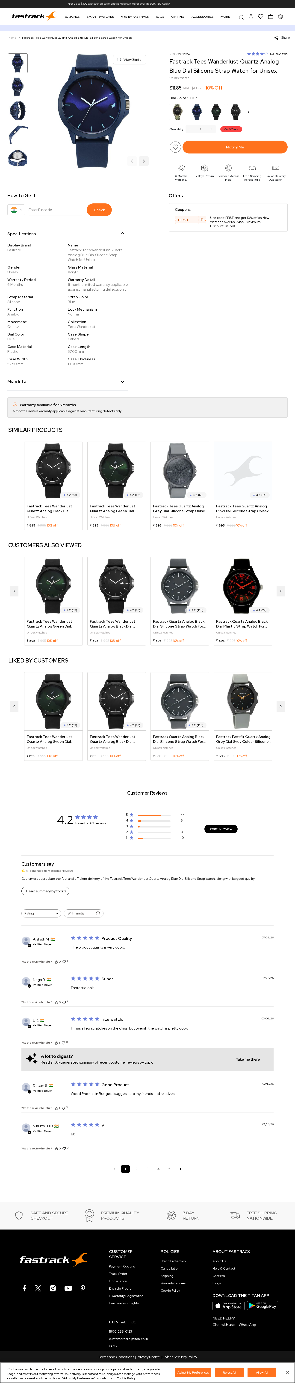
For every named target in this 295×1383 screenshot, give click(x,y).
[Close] (288, 1372)
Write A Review (221, 829)
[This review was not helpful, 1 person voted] (64, 961)
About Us (219, 1261)
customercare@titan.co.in (128, 1339)
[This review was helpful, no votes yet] (56, 961)
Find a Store (118, 1281)
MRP (187, 88)
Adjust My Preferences (193, 1372)
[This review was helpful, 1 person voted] (56, 1042)
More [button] (225, 16)
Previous (132, 161)
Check (99, 210)
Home (13, 38)
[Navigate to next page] (180, 1169)
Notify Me (235, 147)
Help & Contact (223, 1268)
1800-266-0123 (120, 1331)
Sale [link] (160, 16)
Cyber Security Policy (179, 1356)
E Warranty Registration (126, 1296)
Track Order (118, 1274)
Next (144, 161)
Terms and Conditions (116, 1356)
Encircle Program (122, 1288)
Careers (218, 1276)
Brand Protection (173, 1261)
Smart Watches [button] (100, 16)
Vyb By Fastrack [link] (135, 16)
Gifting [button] (178, 16)
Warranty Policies (173, 1283)
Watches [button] (72, 16)
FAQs (113, 1346)
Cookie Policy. (126, 1378)
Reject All (229, 1372)
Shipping (167, 1276)
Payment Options (122, 1266)
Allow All (262, 1372)
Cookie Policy (170, 1290)
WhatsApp (247, 1324)
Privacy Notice (148, 1356)
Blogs (216, 1283)
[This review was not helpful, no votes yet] (63, 1042)
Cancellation (170, 1268)
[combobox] (41, 913)
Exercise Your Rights (124, 1303)
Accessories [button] (203, 16)
